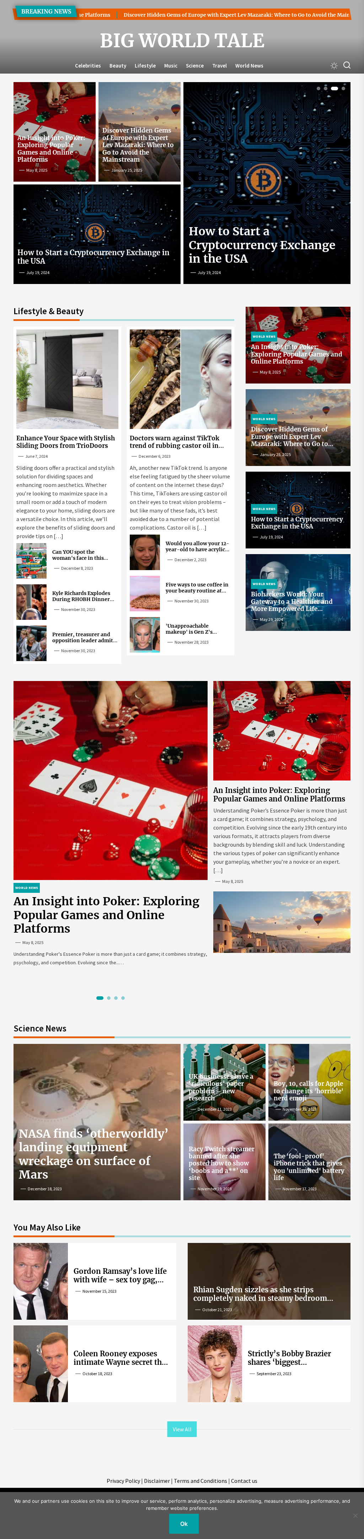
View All (182, 1429)
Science (195, 65)
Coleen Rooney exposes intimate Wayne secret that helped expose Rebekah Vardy (121, 1366)
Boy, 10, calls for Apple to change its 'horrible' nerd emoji (308, 1091)
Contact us (244, 1480)
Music (170, 65)
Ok (184, 1523)
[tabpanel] (266, 186)
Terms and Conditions (200, 1480)
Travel (219, 65)
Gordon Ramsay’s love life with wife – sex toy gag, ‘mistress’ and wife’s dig (120, 1280)
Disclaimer (157, 1480)
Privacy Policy (123, 1480)
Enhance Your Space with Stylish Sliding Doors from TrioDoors (65, 441)
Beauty (117, 65)
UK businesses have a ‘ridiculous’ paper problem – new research (221, 1087)
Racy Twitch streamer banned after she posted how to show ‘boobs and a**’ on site (222, 1163)
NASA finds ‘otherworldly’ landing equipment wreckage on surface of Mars (93, 1154)
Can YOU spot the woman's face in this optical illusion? (78, 558)
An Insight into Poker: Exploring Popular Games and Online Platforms (51, 148)
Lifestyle (145, 65)
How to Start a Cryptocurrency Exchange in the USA (93, 257)
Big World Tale (182, 41)
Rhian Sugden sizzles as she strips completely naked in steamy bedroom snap (260, 1298)
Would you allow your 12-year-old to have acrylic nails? (197, 549)
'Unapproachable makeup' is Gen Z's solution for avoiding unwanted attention (192, 635)
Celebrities (88, 65)
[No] (355, 1515)
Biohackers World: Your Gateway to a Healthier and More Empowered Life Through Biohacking (292, 605)
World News (249, 65)
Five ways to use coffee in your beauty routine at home (197, 590)
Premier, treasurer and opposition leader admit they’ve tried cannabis (82, 640)
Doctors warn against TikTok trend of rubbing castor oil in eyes (174, 445)
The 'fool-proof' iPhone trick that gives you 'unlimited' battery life (309, 1167)
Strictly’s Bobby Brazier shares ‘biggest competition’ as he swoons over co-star (295, 1366)
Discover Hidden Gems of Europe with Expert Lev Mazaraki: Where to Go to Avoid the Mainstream (199, 15)
